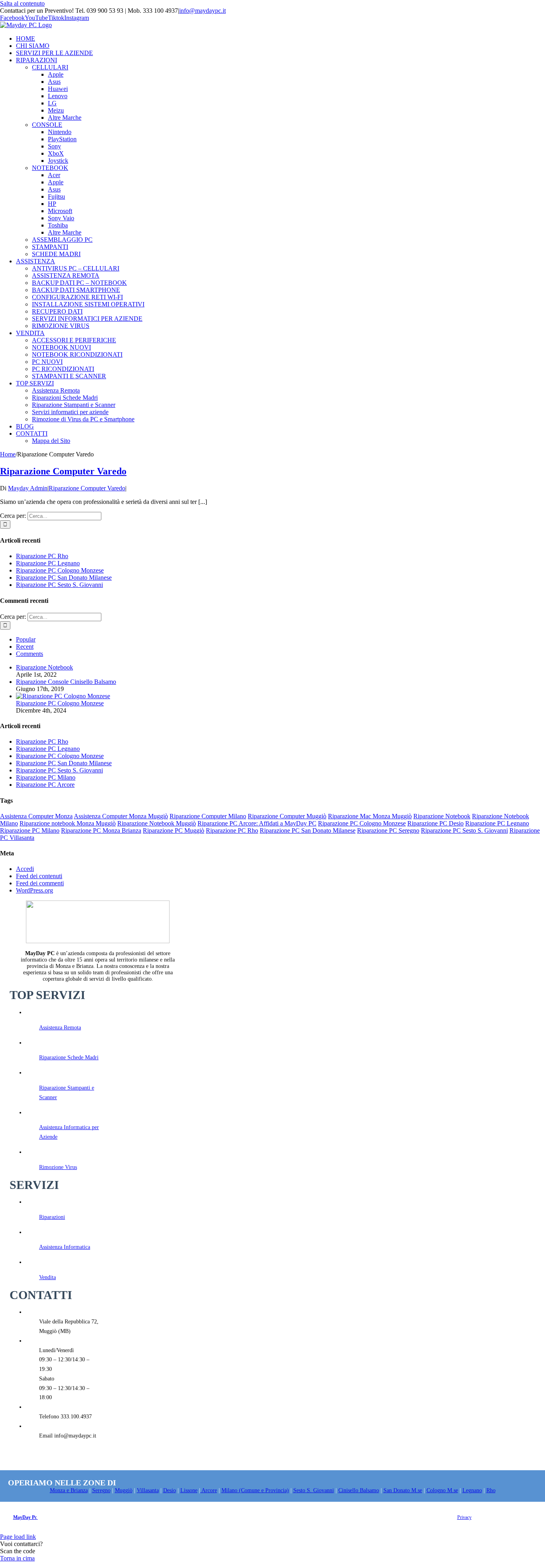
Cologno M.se (442, 1490)
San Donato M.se (402, 1490)
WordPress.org (34, 890)
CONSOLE (47, 124)
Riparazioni (52, 1217)
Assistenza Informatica (64, 1247)
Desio (169, 1490)
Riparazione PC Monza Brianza (101, 830)
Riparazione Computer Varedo (63, 471)
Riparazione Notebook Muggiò (156, 823)
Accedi (25, 868)
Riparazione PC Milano (45, 777)
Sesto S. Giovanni (313, 1490)
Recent (25, 646)
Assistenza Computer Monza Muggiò (121, 816)
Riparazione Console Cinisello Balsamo (66, 681)
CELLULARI (50, 67)
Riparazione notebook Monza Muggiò (68, 823)
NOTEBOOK (50, 167)
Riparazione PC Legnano (48, 563)
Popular (26, 639)
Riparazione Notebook (44, 667)
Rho (491, 1490)
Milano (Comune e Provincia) (255, 1490)
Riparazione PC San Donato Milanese (64, 577)
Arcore (208, 1490)
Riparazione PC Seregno (388, 830)
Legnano (472, 1490)
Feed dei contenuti (39, 876)
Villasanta (148, 1490)
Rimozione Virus (58, 1167)
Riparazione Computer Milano (208, 816)
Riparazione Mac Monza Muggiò (370, 816)
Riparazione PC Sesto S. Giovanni (59, 584)
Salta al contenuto (22, 3)
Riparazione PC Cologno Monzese (60, 570)
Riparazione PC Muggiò (173, 830)
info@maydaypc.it (202, 10)
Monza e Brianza (69, 1490)
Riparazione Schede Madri (69, 1057)
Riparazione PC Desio (435, 823)
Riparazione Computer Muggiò (287, 816)
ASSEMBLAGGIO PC (62, 239)
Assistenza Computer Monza (36, 816)
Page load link (18, 1536)
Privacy (464, 1517)
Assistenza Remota (60, 1028)
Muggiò (123, 1490)
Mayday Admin (27, 488)
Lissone (188, 1490)
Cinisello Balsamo (358, 1490)
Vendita (47, 1277)
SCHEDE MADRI (56, 254)
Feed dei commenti (40, 883)
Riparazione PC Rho (42, 556)
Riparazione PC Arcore (45, 784)
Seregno (101, 1490)
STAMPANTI (50, 246)
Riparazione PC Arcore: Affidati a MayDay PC (256, 823)
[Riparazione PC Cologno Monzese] (63, 696)
